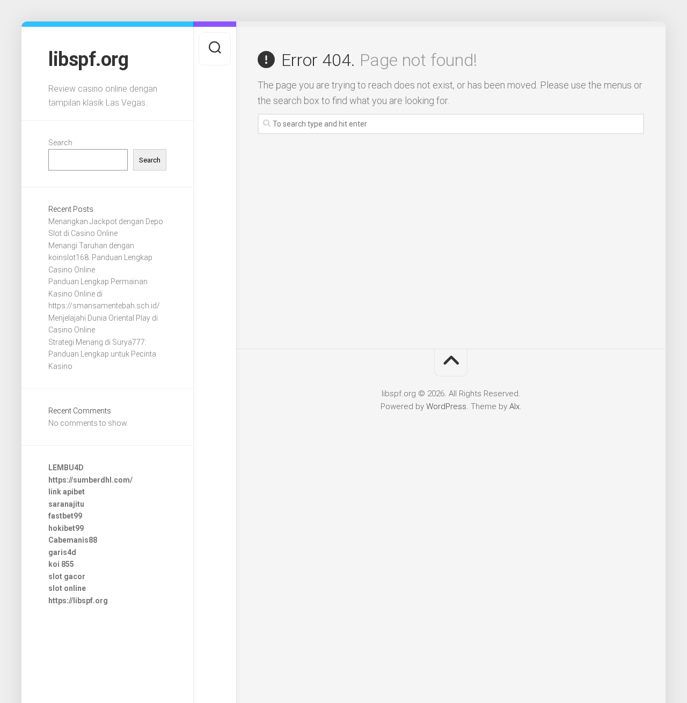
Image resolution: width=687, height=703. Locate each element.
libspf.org (88, 59)
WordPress (446, 406)
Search (60, 142)
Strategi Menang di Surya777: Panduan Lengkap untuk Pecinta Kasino (102, 354)
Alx (514, 406)
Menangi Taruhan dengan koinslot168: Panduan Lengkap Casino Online (100, 257)
